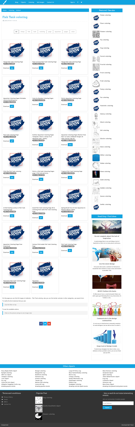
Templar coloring (7, 376)
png (70, 144)
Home (5, 10)
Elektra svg (72, 382)
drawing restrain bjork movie (78, 386)
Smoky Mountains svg (76, 378)
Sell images (40, 2)
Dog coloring (47, 397)
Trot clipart (5, 378)
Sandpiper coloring (75, 384)
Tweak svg (38, 380)
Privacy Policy (8, 397)
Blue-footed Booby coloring (78, 372)
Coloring (31, 2)
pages (66, 31)
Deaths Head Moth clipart (52, 406)
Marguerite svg (40, 372)
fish (29, 31)
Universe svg (107, 382)
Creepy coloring (74, 376)
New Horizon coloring (110, 371)
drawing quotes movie (42, 386)
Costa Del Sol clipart (8, 382)
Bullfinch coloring (41, 374)
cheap (22, 31)
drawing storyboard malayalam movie (115, 386)
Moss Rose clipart (108, 384)
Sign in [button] (72, 2)
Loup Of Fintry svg (75, 371)
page (49, 31)
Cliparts (23, 2)
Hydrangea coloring (75, 380)
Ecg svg (105, 378)
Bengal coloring (40, 371)
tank (34, 31)
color (73, 31)
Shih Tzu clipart (6, 374)
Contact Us (50, 2)
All (16, 31)
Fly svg (3, 380)
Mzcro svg (72, 374)
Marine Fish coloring (41, 382)
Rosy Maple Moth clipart (9, 371)
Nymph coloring (6, 372)
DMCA (6, 402)
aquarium (58, 31)
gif (12, 106)
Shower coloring (49, 414)
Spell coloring (107, 374)
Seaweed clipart (108, 372)
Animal (18, 10)
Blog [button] (16, 2)
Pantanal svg (39, 376)
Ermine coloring (40, 378)
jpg (12, 68)
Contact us (7, 404)
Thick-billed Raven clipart (111, 376)
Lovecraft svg (39, 384)
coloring (42, 31)
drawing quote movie (8, 386)
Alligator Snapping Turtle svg (10, 384)
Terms (6, 399)
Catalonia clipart (108, 380)
